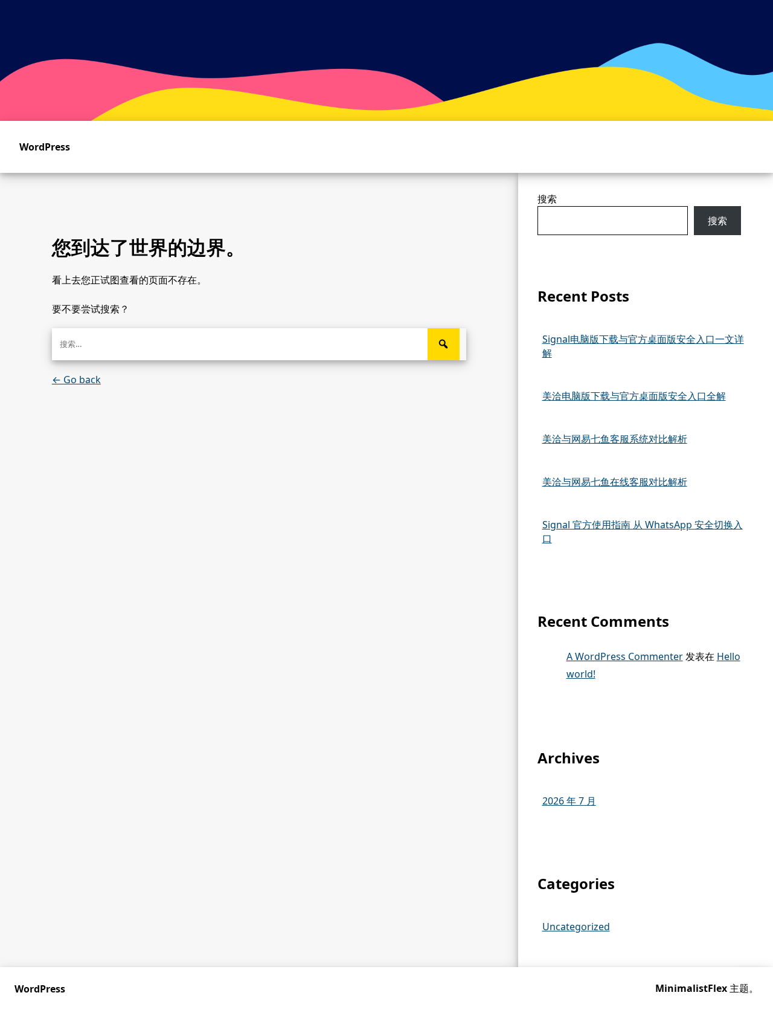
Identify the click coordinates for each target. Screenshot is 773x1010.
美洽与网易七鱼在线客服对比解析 (614, 481)
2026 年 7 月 (569, 801)
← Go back (76, 379)
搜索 (547, 199)
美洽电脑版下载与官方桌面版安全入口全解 (634, 396)
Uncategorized (576, 926)
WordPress (44, 147)
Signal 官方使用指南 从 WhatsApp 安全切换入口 (642, 531)
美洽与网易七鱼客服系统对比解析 (614, 438)
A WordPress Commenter (624, 656)
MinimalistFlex (691, 988)
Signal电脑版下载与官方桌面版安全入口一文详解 (643, 346)
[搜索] (444, 344)
